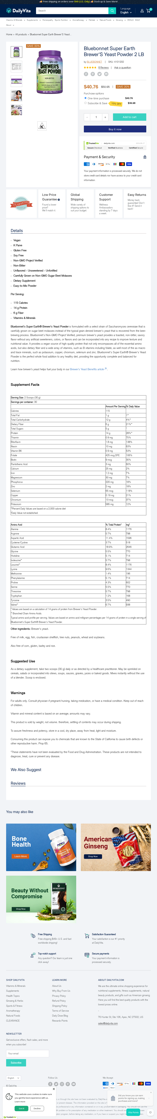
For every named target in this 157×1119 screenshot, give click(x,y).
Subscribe (16, 1062)
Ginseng (119, 20)
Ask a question (122, 67)
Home (9, 34)
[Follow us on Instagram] (62, 1084)
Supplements (32, 20)
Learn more (20, 1101)
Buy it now (115, 129)
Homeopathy (47, 20)
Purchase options (94, 93)
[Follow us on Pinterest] (68, 1084)
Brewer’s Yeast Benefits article (87, 369)
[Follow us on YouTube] (73, 1084)
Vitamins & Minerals (14, 20)
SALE (137, 20)
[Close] (53, 1089)
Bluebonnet (94, 61)
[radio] (85, 98)
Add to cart (129, 117)
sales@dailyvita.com (108, 1023)
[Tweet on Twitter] (99, 74)
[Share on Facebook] (86, 74)
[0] (148, 11)
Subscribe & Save (104, 104)
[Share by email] (106, 74)
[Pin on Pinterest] (93, 74)
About (8, 25)
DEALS (130, 20)
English (11, 1078)
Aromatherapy (78, 20)
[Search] (112, 10)
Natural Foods (105, 20)
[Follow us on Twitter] (56, 1084)
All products (21, 34)
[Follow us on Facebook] (50, 1084)
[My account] (142, 10)
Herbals (92, 20)
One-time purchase (98, 98)
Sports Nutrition (61, 20)
